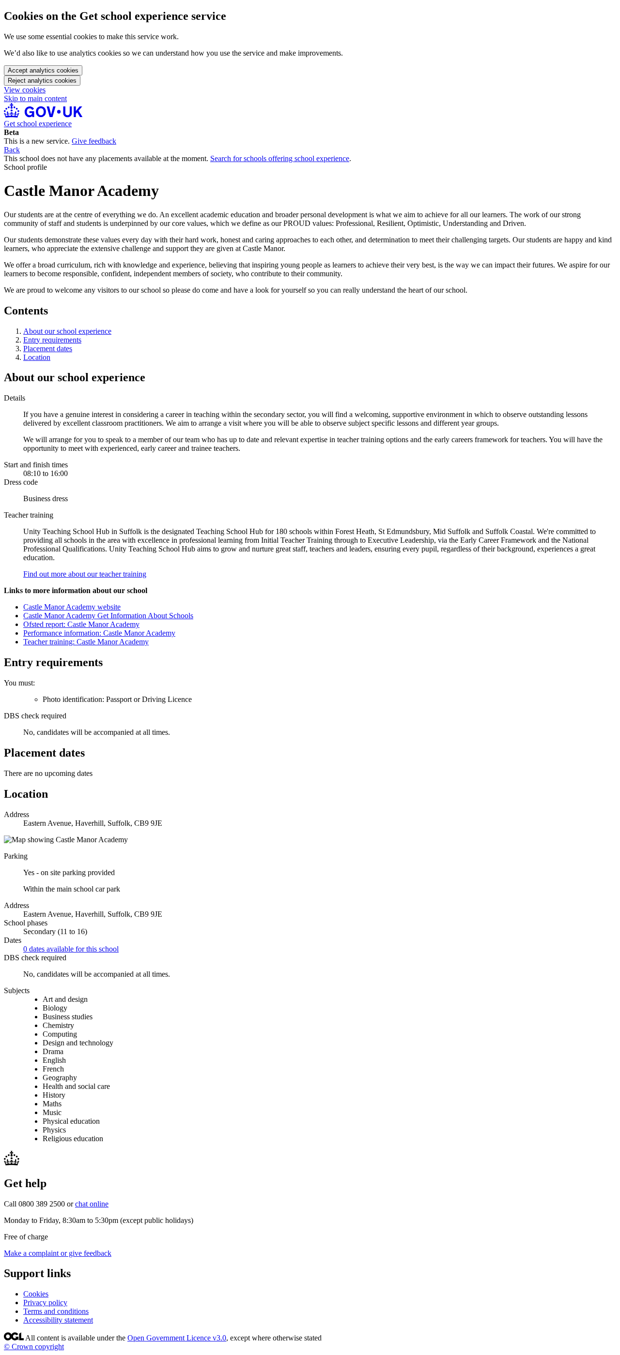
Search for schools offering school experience (279, 158)
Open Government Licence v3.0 (176, 1338)
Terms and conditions (56, 1311)
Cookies (35, 1294)
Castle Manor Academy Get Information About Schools (108, 615)
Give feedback (94, 141)
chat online (91, 1204)
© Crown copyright (34, 1346)
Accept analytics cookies (43, 70)
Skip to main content (35, 98)
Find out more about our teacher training (84, 574)
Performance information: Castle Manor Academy (99, 633)
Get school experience (38, 123)
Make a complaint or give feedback (57, 1253)
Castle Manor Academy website (72, 607)
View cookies (25, 90)
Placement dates (47, 348)
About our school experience (67, 331)
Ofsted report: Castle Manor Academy (81, 624)
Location (36, 357)
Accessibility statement (58, 1320)
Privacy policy (45, 1302)
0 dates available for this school (71, 949)
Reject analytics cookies (42, 80)
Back (12, 150)
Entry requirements (52, 340)
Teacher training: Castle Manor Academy (86, 642)
